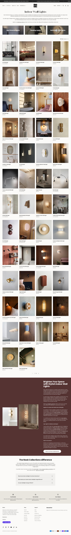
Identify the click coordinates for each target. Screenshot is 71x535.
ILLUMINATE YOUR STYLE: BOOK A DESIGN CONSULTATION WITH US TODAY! (24, 1)
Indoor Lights (26, 511)
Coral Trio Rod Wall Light (24, 266)
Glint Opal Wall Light (23, 368)
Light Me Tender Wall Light (41, 215)
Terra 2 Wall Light (56, 138)
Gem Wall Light (5, 113)
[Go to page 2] (38, 373)
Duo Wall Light (5, 241)
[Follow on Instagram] (6, 527)
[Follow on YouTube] (11, 527)
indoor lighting (64, 418)
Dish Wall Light (39, 241)
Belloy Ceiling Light (40, 343)
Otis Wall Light (39, 113)
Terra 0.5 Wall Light (57, 317)
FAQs (35, 509)
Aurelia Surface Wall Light (58, 113)
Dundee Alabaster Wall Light (41, 164)
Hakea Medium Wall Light (7, 368)
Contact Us (37, 513)
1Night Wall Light (22, 292)
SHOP (3, 5)
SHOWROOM (22, 5)
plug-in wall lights (57, 412)
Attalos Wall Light (5, 215)
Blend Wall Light (56, 266)
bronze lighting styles (47, 414)
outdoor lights (35, 469)
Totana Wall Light (39, 138)
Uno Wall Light (5, 62)
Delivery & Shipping (38, 515)
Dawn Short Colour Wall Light (25, 343)
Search (25, 509)
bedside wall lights (57, 428)
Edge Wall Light (39, 190)
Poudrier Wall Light (56, 62)
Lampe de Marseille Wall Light (59, 215)
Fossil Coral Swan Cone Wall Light (9, 317)
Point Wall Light (5, 87)
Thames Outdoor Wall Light (7, 292)
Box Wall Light (39, 292)
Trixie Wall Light (56, 87)
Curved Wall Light (56, 343)
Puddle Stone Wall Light (24, 62)
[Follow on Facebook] (3, 527)
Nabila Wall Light (22, 113)
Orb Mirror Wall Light (6, 164)
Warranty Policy (37, 517)
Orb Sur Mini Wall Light (23, 138)
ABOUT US (14, 5)
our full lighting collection (50, 403)
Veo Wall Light (22, 164)
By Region (26, 518)
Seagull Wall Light (39, 317)
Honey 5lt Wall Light (6, 343)
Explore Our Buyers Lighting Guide (52, 451)
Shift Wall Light (22, 190)
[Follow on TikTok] (14, 527)
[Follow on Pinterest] (8, 527)
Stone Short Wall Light (57, 164)
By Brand (25, 520)
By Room (25, 517)
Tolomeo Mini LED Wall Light (7, 190)
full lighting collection (21, 22)
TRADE (55, 5)
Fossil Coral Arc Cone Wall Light (25, 87)
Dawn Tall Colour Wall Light (7, 138)
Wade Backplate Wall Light (24, 215)
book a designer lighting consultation (46, 469)
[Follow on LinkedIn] (16, 527)
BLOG (18, 5)
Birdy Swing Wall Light (6, 266)
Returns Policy (37, 518)
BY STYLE (8, 5)
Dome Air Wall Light (40, 87)
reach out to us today (40, 470)
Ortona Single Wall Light (41, 266)
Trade (36, 511)
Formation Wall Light (40, 62)
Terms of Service (38, 520)
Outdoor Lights (26, 513)
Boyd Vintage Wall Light (57, 292)
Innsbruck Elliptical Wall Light (58, 241)
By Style (25, 515)
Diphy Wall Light (22, 241)
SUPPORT (58, 5)
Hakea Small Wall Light (23, 317)
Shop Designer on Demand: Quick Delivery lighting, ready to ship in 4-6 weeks (56, 1)
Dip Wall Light (55, 190)
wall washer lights (57, 426)
